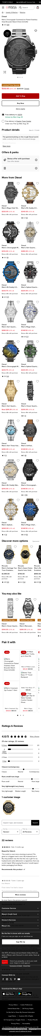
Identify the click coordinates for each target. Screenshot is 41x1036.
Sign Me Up (20, 942)
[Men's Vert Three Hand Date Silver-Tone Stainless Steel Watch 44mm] (11, 430)
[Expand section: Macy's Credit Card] (20, 914)
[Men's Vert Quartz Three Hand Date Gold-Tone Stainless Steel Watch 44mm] (11, 391)
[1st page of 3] (17, 715)
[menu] (3, 7)
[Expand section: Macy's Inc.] (20, 926)
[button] (20, 54)
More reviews (20, 895)
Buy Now (20, 103)
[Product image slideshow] (20, 54)
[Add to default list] (18, 183)
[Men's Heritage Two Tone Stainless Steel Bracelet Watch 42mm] (9, 554)
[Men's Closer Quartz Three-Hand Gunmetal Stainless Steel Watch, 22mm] (30, 391)
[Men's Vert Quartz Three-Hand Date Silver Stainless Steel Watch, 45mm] (30, 232)
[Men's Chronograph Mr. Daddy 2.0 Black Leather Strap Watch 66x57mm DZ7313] (11, 232)
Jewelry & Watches (12, 12)
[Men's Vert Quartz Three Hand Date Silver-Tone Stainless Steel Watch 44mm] (11, 311)
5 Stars (4, 745)
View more (6, 146)
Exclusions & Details (16, 966)
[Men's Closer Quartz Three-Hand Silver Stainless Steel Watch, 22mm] (10, 608)
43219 (19, 115)
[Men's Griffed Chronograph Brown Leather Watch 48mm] (30, 430)
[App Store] (8, 994)
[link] (11, 210)
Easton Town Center (24, 121)
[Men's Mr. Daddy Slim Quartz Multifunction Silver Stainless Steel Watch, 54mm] (11, 470)
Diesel (4, 16)
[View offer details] (20, 160)
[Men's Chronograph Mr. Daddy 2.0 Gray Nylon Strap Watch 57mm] (11, 351)
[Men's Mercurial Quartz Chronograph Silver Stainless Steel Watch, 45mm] (28, 608)
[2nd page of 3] (20, 715)
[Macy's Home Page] (11, 7)
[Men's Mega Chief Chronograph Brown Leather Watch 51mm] (30, 509)
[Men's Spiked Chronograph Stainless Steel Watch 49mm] (11, 509)
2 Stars (4, 757)
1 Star (4, 761)
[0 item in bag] (37, 7)
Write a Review (34, 736)
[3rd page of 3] (23, 715)
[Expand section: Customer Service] (20, 908)
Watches (22, 12)
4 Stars (4, 749)
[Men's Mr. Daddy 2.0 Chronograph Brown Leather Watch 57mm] (30, 193)
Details (26, 89)
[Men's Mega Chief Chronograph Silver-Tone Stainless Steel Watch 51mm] (30, 311)
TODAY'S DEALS (7, 2)
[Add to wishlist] (35, 30)
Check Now (26, 966)
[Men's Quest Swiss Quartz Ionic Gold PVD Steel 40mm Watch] (25, 554)
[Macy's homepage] (2, 12)
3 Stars (4, 753)
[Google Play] (24, 994)
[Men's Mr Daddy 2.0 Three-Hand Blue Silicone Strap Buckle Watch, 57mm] (11, 272)
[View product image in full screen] (4, 72)
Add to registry (20, 109)
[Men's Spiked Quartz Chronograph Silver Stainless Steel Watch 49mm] (30, 351)
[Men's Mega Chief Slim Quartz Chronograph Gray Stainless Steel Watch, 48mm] (11, 193)
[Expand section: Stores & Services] (20, 920)
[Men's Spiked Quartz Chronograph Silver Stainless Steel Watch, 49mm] (30, 272)
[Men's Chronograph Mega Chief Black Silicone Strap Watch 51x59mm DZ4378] (30, 470)
